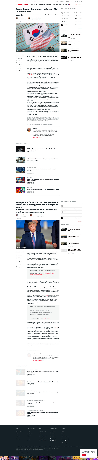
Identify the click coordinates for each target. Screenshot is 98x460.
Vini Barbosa (30, 405)
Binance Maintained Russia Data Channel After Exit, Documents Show (74, 36)
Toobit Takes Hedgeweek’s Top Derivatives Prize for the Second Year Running (74, 57)
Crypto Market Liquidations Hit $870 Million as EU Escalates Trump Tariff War (42, 413)
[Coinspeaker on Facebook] (73, 1)
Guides (35, 4)
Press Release (18, 438)
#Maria (43, 273)
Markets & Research (63, 4)
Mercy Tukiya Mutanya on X (38, 360)
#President (52, 273)
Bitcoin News (29, 146)
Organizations (30, 433)
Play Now (77, 458)
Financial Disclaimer (65, 440)
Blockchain (18, 436)
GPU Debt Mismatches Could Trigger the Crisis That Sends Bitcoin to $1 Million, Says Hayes (43, 149)
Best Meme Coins (42, 438)
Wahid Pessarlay (31, 394)
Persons (29, 435)
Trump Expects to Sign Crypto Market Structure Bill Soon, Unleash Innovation (42, 402)
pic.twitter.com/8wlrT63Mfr (35, 315)
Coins (29, 431)
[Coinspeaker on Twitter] (75, 1)
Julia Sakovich (31, 383)
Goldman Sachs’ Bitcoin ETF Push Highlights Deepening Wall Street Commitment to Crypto (42, 159)
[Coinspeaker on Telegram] (77, 1)
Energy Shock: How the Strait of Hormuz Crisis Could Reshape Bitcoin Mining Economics (43, 180)
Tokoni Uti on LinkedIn (37, 137)
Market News (47, 124)
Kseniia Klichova (37, 18)
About (57, 1)
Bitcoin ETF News (37, 124)
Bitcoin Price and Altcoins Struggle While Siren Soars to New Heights (43, 189)
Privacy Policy (64, 442)
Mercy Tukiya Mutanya (24, 214)
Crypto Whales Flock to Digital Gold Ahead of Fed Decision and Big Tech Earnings (42, 392)
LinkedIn (19, 68)
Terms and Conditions (66, 438)
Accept (84, 455)
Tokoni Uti (22, 18)
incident (56, 327)
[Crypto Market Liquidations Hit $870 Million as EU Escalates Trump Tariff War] (20, 413)
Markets (17, 433)
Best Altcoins (41, 433)
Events (29, 436)
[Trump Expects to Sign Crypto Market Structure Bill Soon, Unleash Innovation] (20, 403)
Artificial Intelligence (31, 350)
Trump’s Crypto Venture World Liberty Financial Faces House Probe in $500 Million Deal (43, 372)
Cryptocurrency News (31, 167)
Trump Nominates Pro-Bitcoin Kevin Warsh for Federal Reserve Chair (43, 381)
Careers (63, 435)
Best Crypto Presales (43, 435)
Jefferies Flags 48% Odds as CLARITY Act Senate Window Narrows (73, 50)
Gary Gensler (29, 74)
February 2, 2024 (50, 276)
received (46, 295)
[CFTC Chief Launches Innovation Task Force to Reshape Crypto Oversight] (20, 170)
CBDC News (43, 124)
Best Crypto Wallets (43, 440)
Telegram (19, 64)
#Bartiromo (47, 273)
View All (79, 221)
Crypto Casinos (55, 4)
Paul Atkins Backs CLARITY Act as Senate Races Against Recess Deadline (74, 43)
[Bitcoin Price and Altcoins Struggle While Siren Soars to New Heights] (20, 190)
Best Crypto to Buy (42, 431)
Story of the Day (42, 400)
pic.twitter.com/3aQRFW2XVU (39, 274)
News (32, 4)
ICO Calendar (48, 4)
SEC (43, 89)
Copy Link (19, 70)
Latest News (65, 31)
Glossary (29, 440)
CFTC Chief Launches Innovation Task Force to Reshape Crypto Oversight (41, 169)
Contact (61, 1)
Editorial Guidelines (65, 436)
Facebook (20, 58)
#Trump (31, 274)
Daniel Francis (31, 151)
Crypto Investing (41, 4)
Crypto (17, 435)
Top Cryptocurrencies (68, 8)
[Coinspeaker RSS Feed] (81, 1)
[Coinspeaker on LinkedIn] (79, 1)
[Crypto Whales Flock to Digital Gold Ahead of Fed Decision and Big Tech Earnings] (20, 392)
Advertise (67, 1)
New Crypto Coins (42, 436)
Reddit (19, 66)
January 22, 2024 (47, 318)
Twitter (19, 60)
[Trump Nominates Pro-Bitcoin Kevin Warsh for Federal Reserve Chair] (20, 382)
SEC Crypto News (30, 124)
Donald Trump (43, 251)
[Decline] (95, 450)
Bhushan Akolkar (31, 374)
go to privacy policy (91, 455)
